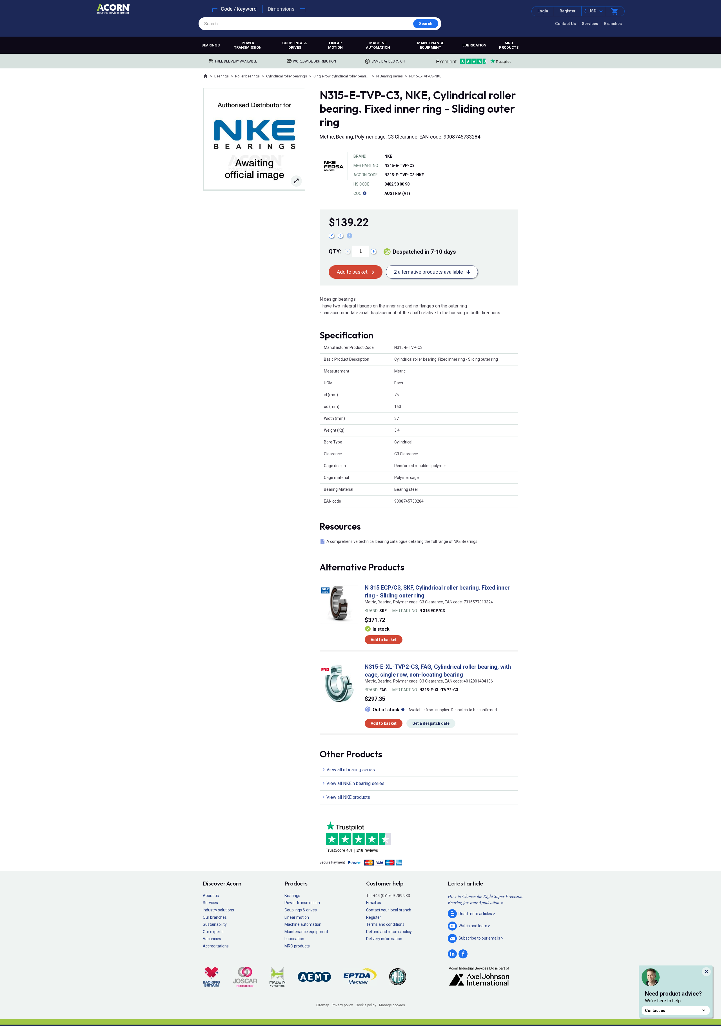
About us (211, 895)
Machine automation (378, 45)
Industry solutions (218, 910)
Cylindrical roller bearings (286, 76)
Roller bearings (247, 76)
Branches (613, 23)
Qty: (335, 251)
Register (568, 11)
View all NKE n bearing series (355, 783)
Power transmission (248, 45)
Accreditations (216, 946)
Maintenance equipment (430, 45)
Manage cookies (392, 1005)
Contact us (655, 1010)
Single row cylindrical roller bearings (341, 76)
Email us (373, 902)
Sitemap (322, 1005)
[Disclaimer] (364, 193)
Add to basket (352, 272)
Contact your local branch (388, 910)
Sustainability (215, 924)
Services (590, 23)
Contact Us (565, 23)
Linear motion (335, 45)
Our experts (213, 931)
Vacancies (212, 938)
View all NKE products (348, 797)
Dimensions (281, 9)
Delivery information (384, 938)
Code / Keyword (239, 9)
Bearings (210, 45)
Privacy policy (342, 1005)
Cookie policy (366, 1005)
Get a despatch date (430, 723)
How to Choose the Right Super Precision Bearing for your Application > (485, 899)
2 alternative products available (428, 272)
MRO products (509, 45)
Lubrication (474, 45)
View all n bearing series (350, 769)
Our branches (215, 917)
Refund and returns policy (389, 931)
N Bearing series (389, 76)
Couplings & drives (294, 45)
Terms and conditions (385, 924)
